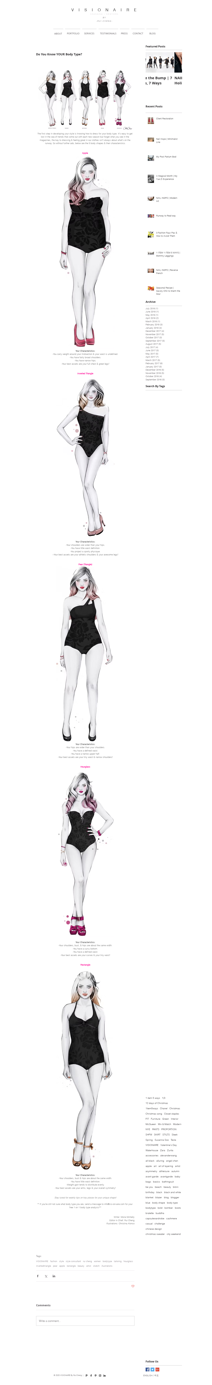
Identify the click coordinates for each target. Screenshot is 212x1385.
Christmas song (154, 1113)
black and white (172, 1192)
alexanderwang (168, 1155)
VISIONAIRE (42, 1261)
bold (160, 1207)
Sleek (175, 1134)
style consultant (73, 1261)
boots (178, 1207)
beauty (81, 1266)
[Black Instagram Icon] (100, 1375)
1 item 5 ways (153, 1097)
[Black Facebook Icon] (91, 1375)
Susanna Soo (162, 1139)
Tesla (173, 1139)
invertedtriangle (43, 1266)
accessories (152, 1155)
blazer (158, 1197)
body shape (158, 1202)
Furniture (155, 1118)
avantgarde (166, 1176)
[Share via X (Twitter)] (45, 1276)
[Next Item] (176, 62)
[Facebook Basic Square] (147, 1369)
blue (148, 1202)
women (97, 1261)
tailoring (118, 1261)
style (61, 1261)
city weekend (174, 1234)
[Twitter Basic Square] (152, 1369)
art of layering (166, 1166)
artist (88, 1266)
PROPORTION (168, 1129)
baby (177, 1176)
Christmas (174, 1108)
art (155, 1166)
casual (149, 1223)
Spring (149, 1139)
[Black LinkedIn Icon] (104, 1375)
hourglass (128, 1261)
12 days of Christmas (157, 1103)
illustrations (107, 1266)
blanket (149, 1197)
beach (158, 1186)
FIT (147, 1118)
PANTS (155, 1129)
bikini (175, 1186)
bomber (168, 1207)
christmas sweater (155, 1234)
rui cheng (87, 1261)
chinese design (154, 1228)
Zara (162, 1150)
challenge (160, 1223)
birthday (150, 1192)
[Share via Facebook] (37, 1276)
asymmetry (151, 1171)
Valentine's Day (168, 1145)
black (159, 1192)
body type (172, 1202)
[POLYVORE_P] (86, 1375)
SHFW (149, 1134)
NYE (148, 1129)
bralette (150, 1213)
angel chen (172, 1160)
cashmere (171, 1218)
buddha (160, 1213)
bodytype (107, 1261)
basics (156, 1181)
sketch (96, 1266)
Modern (177, 1124)
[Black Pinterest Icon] (95, 1375)
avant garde (152, 1176)
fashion (53, 1261)
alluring (160, 1160)
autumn (175, 1171)
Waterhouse (152, 1150)
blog (166, 1197)
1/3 (163, 1097)
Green (165, 1118)
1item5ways (152, 1108)
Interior (174, 1118)
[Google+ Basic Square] (157, 1369)
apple (62, 1266)
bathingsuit (168, 1181)
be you (149, 1186)
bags (148, 1181)
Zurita (170, 1150)
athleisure (164, 1171)
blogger (175, 1197)
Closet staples (171, 1113)
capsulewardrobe (155, 1218)
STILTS (166, 1134)
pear (55, 1266)
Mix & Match (164, 1124)
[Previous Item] (150, 62)
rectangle (71, 1266)
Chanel (163, 1108)
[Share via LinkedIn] (53, 1276)
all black (150, 1160)
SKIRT (157, 1134)
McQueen (151, 1124)
